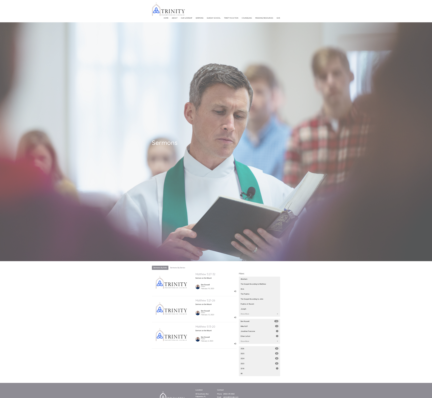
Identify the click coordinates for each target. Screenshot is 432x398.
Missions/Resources (264, 18)
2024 (259, 359)
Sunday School (214, 18)
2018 (259, 369)
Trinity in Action (231, 18)
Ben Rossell (259, 321)
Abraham (244, 279)
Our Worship (186, 18)
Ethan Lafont (259, 336)
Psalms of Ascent (247, 304)
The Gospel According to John (252, 299)
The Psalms (245, 294)
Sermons (199, 18)
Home (166, 18)
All (241, 374)
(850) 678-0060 (229, 394)
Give (278, 18)
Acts (242, 289)
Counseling (247, 18)
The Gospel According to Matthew (253, 284)
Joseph (243, 309)
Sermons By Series (177, 268)
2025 (259, 354)
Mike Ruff (259, 326)
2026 (259, 349)
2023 (259, 364)
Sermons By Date (160, 268)
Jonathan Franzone (259, 331)
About (175, 18)
